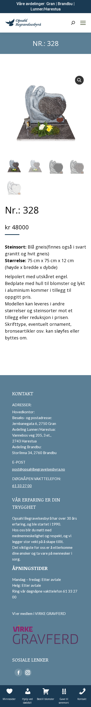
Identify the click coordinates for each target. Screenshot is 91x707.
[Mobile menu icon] (83, 23)
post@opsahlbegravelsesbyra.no (38, 469)
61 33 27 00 (22, 485)
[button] (79, 80)
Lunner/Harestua (46, 9)
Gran (50, 3)
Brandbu (65, 3)
